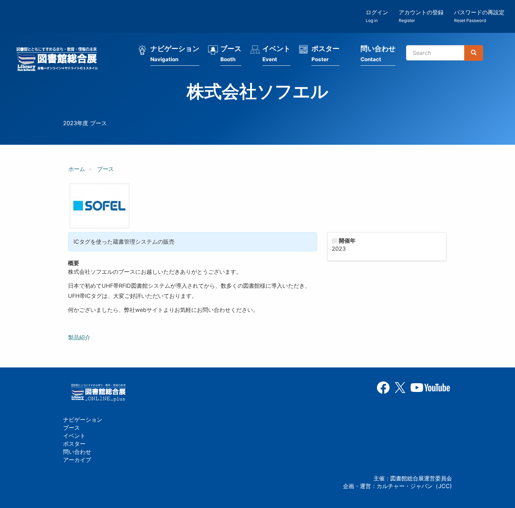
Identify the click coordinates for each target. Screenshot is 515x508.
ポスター (325, 53)
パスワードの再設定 (479, 16)
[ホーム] (59, 60)
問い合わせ (378, 53)
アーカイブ (77, 459)
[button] (99, 206)
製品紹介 (80, 337)
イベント (276, 53)
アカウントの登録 (421, 16)
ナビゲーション (174, 53)
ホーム (76, 168)
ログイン (377, 16)
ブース (230, 53)
